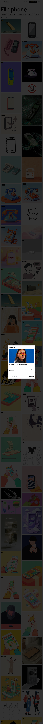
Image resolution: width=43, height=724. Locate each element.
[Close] (33, 346)
